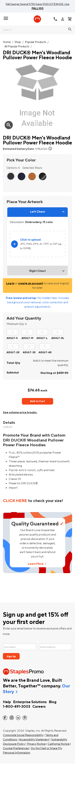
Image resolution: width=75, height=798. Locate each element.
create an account (30, 283)
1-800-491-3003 (16, 706)
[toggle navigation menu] (6, 18)
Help (7, 702)
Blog (52, 702)
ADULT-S (12, 338)
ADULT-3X (29, 352)
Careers (39, 706)
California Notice (59, 744)
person (62, 19)
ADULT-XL (57, 338)
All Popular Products (16, 46)
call (55, 19)
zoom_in (9, 125)
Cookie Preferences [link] (16, 748)
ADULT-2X (13, 352)
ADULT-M (27, 338)
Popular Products (35, 42)
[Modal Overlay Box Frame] (37, 649)
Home (7, 42)
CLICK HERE (15, 501)
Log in (10, 283)
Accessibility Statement (34, 739)
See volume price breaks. (20, 412)
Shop (18, 42)
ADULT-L (42, 338)
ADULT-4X (45, 352)
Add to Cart (37, 401)
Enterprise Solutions (30, 702)
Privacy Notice (36, 744)
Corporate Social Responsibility (23, 735)
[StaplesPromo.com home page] (37, 19)
